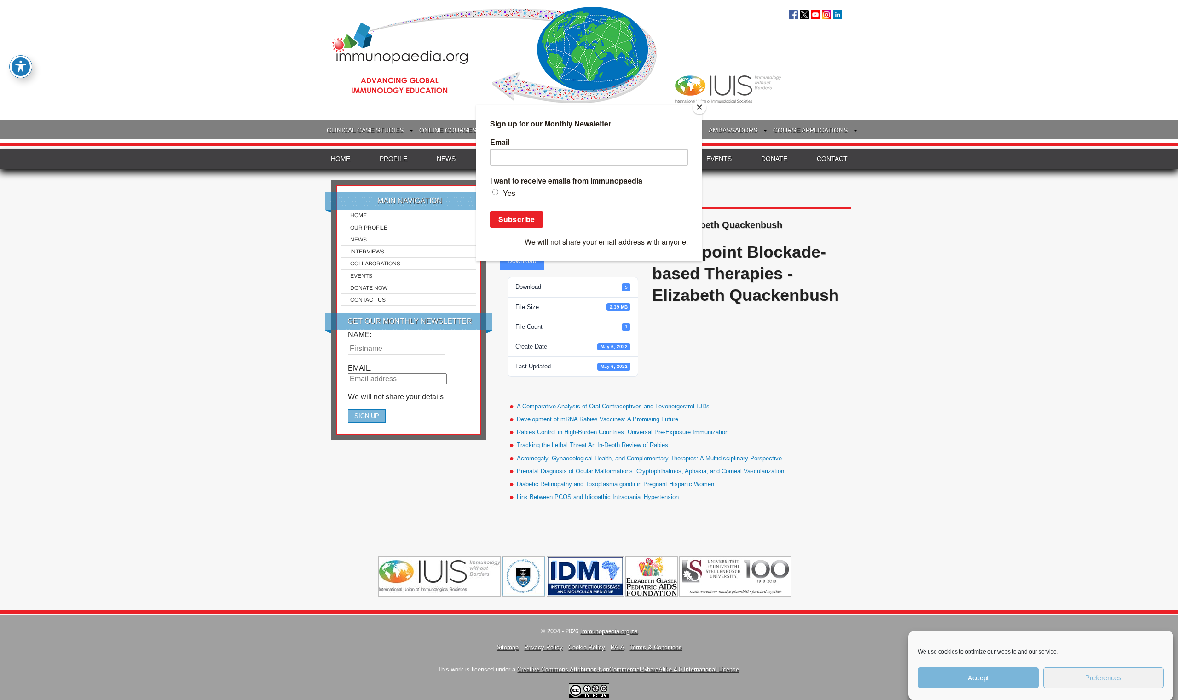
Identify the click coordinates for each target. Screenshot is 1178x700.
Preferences (1103, 678)
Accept (978, 678)
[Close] (699, 107)
